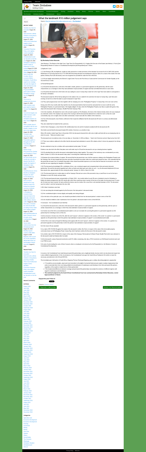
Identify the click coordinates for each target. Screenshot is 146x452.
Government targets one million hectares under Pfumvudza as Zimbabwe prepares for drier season (30, 116)
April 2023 (26, 363)
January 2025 (27, 323)
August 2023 (27, 356)
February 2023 (28, 367)
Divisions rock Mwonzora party (113, 287)
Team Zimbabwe (42, 5)
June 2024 (26, 336)
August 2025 (27, 309)
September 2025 (28, 307)
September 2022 (28, 377)
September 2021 (28, 400)
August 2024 (27, 333)
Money (84, 11)
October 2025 (27, 305)
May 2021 (26, 408)
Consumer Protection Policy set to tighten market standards (29, 51)
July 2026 (26, 288)
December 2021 (28, 394)
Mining (78, 11)
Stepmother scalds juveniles (47, 287)
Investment (70, 11)
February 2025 (28, 321)
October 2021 (27, 398)
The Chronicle (27, 14)
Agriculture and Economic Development (34, 11)
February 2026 (28, 298)
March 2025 (27, 319)
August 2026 (27, 286)
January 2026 (27, 300)
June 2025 (26, 313)
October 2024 (27, 329)
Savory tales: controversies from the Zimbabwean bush (30, 225)
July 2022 (26, 381)
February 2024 (28, 344)
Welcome (37, 1)
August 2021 (27, 402)
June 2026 (26, 290)
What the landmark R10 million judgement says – (63, 21)
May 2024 (26, 338)
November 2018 (28, 412)
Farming (63, 11)
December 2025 (28, 302)
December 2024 (28, 325)
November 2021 (28, 396)
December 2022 (28, 371)
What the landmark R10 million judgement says (63, 18)
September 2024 (28, 331)
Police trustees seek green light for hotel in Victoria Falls (29, 107)
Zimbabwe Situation (38, 14)
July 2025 (26, 311)
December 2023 (28, 348)
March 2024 (27, 342)
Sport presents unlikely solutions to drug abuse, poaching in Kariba (30, 35)
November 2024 (28, 327)
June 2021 (26, 406)
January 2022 (27, 392)
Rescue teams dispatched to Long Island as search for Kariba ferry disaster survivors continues (29, 184)
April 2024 (26, 340)
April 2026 (26, 294)
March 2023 (27, 365)
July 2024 (26, 334)
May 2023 (26, 362)
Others (104, 11)
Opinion (98, 11)
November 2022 (28, 373)
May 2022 (26, 385)
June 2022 (26, 383)
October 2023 (27, 352)
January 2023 (27, 369)
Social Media (112, 11)
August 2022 (27, 379)
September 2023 (28, 354)
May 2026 (26, 292)
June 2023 (26, 360)
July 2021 (26, 404)
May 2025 (26, 315)
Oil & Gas (90, 11)
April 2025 (26, 317)
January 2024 (27, 346)
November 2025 (28, 304)
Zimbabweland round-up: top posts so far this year (30, 58)
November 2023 (28, 350)
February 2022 (28, 390)
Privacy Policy (28, 1)
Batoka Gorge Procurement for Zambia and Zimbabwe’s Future (30, 151)
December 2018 (28, 410)
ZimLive (59, 14)
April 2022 (26, 387)
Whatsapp (26, 441)
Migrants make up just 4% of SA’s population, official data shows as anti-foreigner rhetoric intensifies (30, 240)
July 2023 (26, 358)
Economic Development (52, 11)
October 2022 (27, 375)
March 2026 (27, 296)
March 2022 (27, 389)
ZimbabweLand (50, 14)
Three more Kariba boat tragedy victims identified (30, 43)
